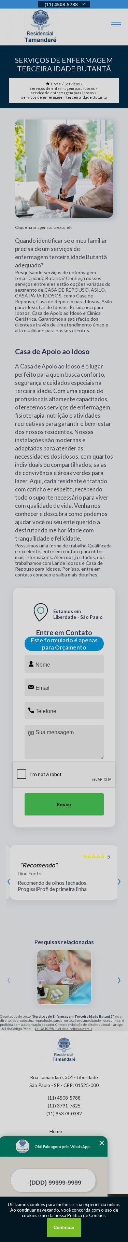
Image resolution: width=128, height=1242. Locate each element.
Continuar (64, 1227)
